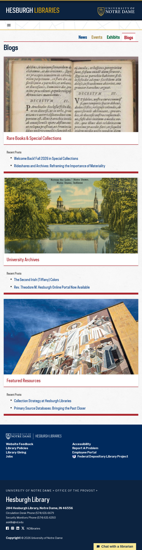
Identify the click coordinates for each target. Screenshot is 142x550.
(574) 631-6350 (46, 517)
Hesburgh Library (28, 499)
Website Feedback (19, 444)
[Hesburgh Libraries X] (22, 528)
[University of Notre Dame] (116, 11)
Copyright (13, 538)
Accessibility (81, 444)
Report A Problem (85, 448)
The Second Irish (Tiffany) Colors (36, 279)
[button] (71, 101)
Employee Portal (84, 452)
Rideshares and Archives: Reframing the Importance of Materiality (59, 165)
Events (97, 37)
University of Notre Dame (29, 490)
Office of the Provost (75, 490)
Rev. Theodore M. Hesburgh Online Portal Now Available (52, 287)
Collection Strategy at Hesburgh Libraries (42, 400)
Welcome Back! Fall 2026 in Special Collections (46, 158)
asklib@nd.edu (14, 522)
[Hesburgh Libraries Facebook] (7, 528)
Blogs (128, 37)
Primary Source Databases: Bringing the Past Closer (50, 408)
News (83, 37)
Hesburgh (33, 10)
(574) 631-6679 (45, 512)
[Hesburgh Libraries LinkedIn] (17, 528)
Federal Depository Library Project (102, 456)
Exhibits (113, 37)
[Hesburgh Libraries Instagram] (12, 528)
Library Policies (17, 448)
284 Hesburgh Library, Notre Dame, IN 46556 (39, 508)
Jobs (9, 456)
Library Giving (16, 452)
